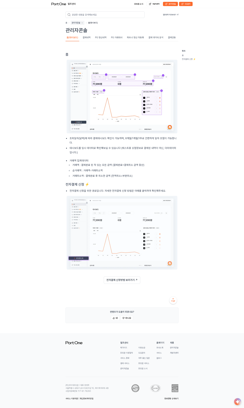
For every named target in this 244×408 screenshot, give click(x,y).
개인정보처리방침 (86, 398)
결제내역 (87, 37)
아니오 (128, 318)
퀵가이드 (123, 347)
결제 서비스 (124, 363)
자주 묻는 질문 (144, 358)
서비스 (159, 353)
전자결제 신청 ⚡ (189, 59)
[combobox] (107, 15)
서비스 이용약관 (72, 398)
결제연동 (172, 37)
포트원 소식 (138, 4)
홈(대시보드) (72, 37)
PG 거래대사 (116, 37)
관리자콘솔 (172, 4)
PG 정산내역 (100, 37)
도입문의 (187, 4)
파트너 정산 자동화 (135, 37)
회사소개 (159, 347)
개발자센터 (155, 4)
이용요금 (141, 347)
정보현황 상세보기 (171, 398)
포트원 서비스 (143, 363)
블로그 (159, 358)
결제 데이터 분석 (155, 37)
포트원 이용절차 (126, 353)
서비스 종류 (124, 358)
